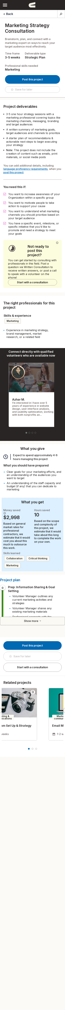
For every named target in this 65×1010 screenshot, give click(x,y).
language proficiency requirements (25, 169)
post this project (13, 172)
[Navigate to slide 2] (29, 432)
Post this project (32, 79)
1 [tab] (28, 748)
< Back (8, 14)
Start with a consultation (32, 282)
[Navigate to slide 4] (35, 432)
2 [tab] (32, 748)
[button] (5, 5)
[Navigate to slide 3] (32, 432)
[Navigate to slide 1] (26, 432)
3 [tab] (36, 748)
